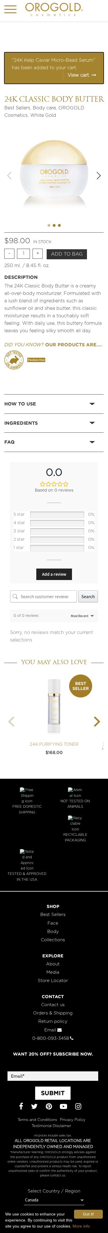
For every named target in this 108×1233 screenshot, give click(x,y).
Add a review (54, 574)
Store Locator (53, 981)
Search (88, 596)
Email (50, 1030)
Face (53, 923)
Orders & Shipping (53, 1013)
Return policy (52, 1021)
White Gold (43, 115)
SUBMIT (53, 1092)
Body (53, 931)
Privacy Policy (73, 1120)
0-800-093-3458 (50, 1038)
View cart (78, 75)
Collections (53, 940)
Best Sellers (17, 108)
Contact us (53, 1005)
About (53, 964)
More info (81, 1226)
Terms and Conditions (37, 1120)
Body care (44, 108)
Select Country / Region (54, 1191)
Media (52, 972)
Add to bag (67, 254)
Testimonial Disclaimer (51, 1126)
